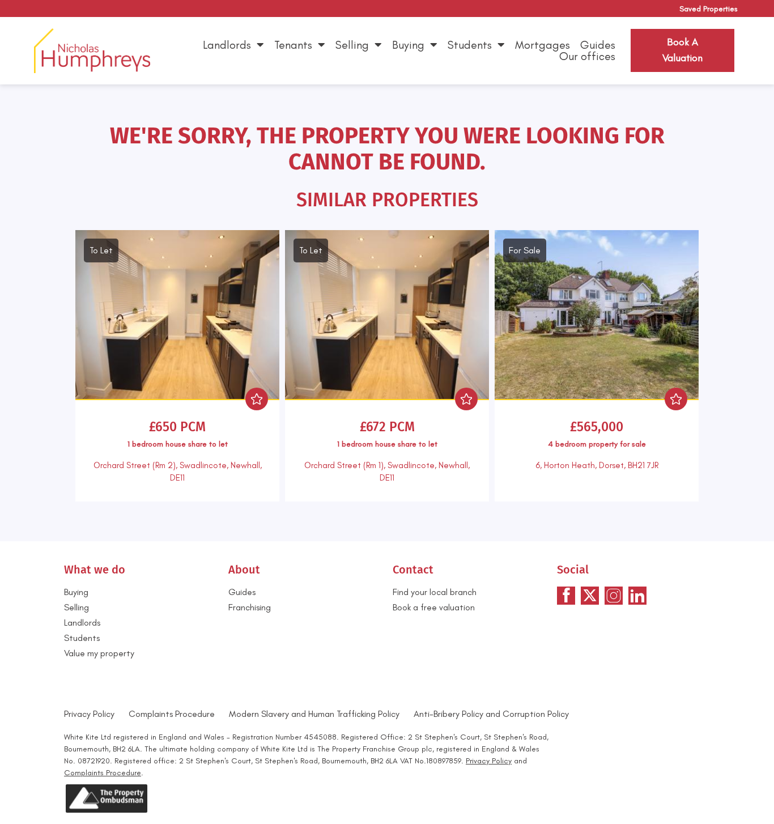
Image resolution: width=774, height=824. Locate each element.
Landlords (227, 44)
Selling (352, 44)
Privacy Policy (89, 713)
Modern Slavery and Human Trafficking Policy (314, 713)
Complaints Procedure (172, 713)
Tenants (293, 44)
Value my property (99, 653)
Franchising (249, 607)
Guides (597, 44)
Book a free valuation (434, 607)
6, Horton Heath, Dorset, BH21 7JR (596, 465)
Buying (408, 44)
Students (470, 44)
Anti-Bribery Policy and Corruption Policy (492, 713)
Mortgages (542, 44)
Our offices (587, 56)
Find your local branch (435, 592)
